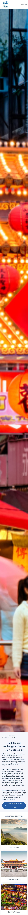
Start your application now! (15, 805)
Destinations (12, 735)
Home (3, 735)
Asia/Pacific (5, 737)
